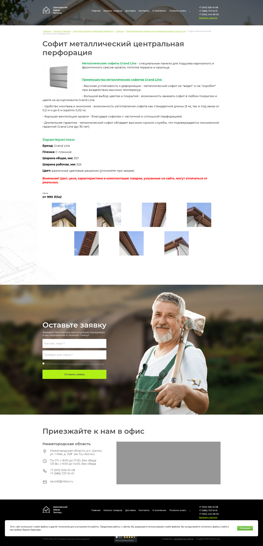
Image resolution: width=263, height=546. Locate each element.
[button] (208, 18)
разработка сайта (183, 538)
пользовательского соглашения (86, 363)
